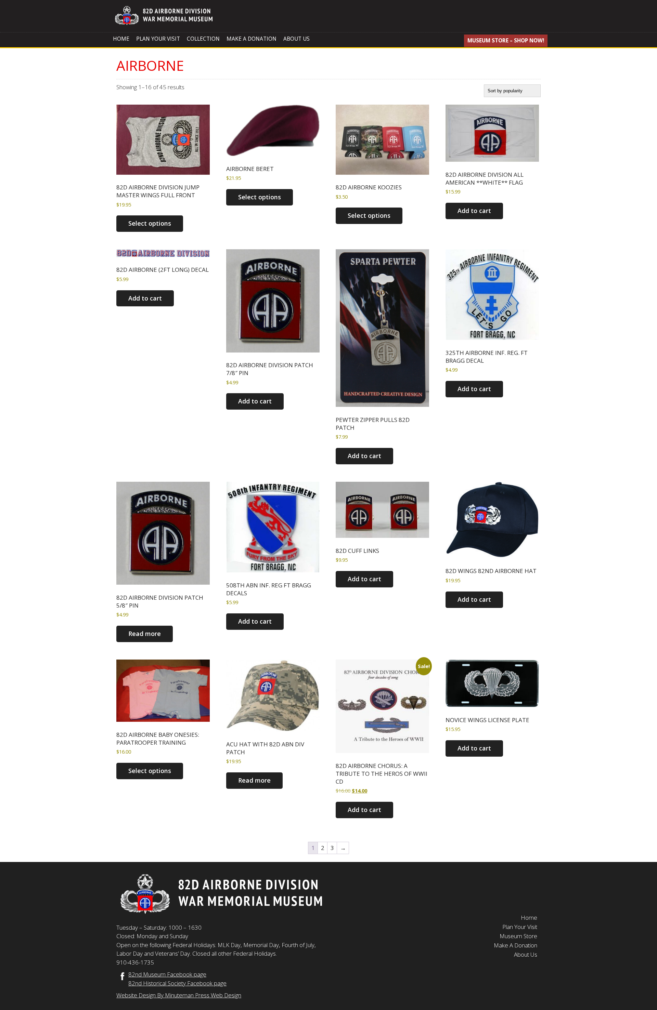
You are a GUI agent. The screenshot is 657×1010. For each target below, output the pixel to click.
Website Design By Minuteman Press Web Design (178, 995)
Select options (149, 223)
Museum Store (518, 936)
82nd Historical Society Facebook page (177, 983)
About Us (296, 38)
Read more (144, 633)
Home (121, 38)
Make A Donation (251, 38)
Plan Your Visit (158, 38)
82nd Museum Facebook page (167, 974)
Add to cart (474, 211)
